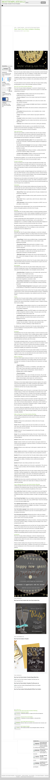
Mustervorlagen (23, 776)
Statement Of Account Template (27, 716)
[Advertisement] (24, 16)
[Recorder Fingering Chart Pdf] (36, 756)
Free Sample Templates (39, 775)
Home (15, 27)
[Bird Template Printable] (17, 727)
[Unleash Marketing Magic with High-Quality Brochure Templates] (36, 743)
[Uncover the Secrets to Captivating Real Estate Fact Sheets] (36, 750)
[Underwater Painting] (17, 713)
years (20, 709)
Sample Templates (21, 27)
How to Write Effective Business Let (27, 721)
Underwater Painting (24, 712)
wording (17, 709)
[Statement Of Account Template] (17, 717)
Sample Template (25, 775)
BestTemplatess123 (14, 1)
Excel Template (31, 775)
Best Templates (18, 775)
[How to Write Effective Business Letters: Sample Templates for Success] (17, 722)
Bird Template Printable (25, 726)
